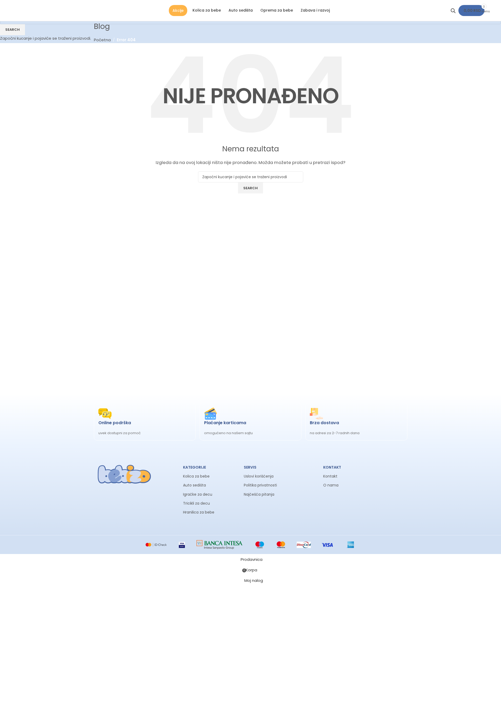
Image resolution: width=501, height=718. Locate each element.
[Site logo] (17, 10)
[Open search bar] (453, 10)
